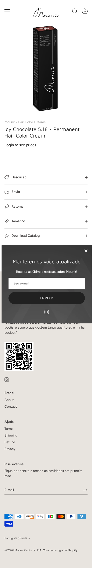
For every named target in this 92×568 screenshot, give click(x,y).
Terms (8, 429)
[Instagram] (46, 312)
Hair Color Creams (32, 122)
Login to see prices (20, 145)
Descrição (19, 177)
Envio (15, 192)
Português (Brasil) (15, 538)
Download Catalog (25, 236)
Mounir (9, 122)
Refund (9, 442)
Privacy (9, 449)
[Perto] (86, 251)
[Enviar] (85, 490)
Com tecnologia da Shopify (60, 550)
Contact (10, 406)
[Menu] (7, 11)
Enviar (46, 298)
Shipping (10, 435)
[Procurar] (75, 12)
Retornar (18, 206)
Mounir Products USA (28, 550)
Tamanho (18, 221)
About (9, 400)
